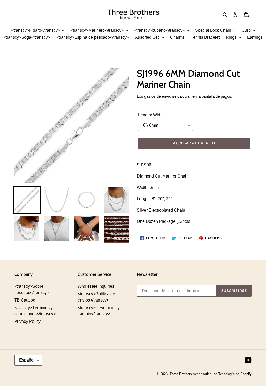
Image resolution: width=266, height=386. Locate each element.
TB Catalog (24, 300)
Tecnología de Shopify (235, 374)
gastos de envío (157, 96)
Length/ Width (151, 115)
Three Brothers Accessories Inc (194, 374)
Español (27, 360)
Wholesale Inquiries (96, 286)
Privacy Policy (27, 321)
